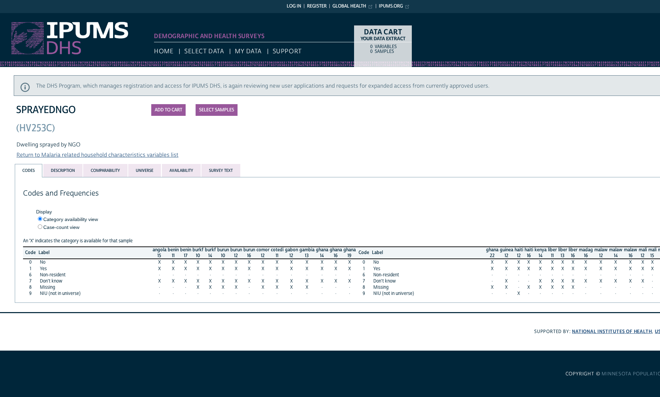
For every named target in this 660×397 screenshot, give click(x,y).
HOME (163, 51)
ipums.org (391, 6)
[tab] (28, 170)
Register (317, 6)
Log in (294, 6)
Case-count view (61, 227)
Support (287, 51)
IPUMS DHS (14, 16)
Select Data (204, 51)
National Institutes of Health (612, 331)
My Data (248, 51)
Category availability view (70, 219)
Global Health (349, 6)
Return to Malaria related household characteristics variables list (97, 155)
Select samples (216, 110)
